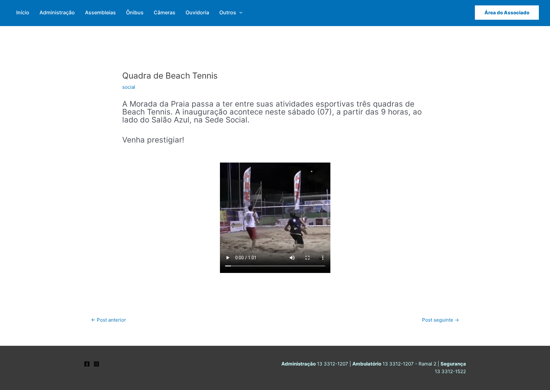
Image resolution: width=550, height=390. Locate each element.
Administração (57, 12)
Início (22, 12)
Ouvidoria (197, 12)
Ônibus (135, 12)
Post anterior (108, 320)
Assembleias (100, 12)
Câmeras (164, 12)
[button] (239, 12)
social (128, 87)
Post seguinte (440, 320)
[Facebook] (87, 364)
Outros (227, 12)
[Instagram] (96, 364)
